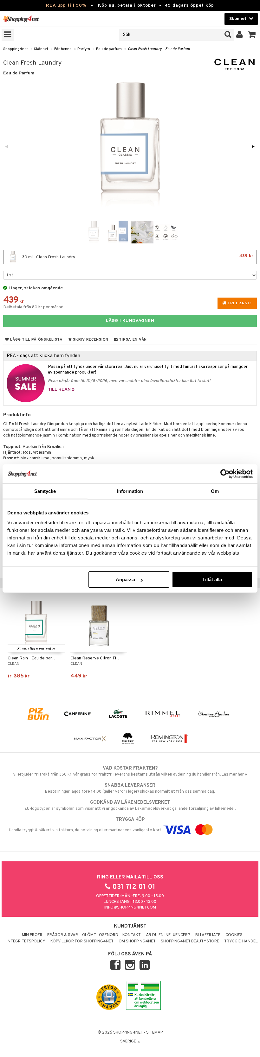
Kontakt (131, 935)
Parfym (83, 49)
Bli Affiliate (207, 935)
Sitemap (154, 1032)
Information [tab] (130, 491)
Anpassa (125, 579)
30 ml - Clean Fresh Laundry (137, 256)
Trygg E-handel (241, 941)
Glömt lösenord (100, 935)
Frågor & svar (62, 935)
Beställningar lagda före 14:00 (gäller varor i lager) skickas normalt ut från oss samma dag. (130, 788)
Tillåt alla (212, 579)
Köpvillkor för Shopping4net (82, 941)
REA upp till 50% (66, 5)
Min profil (32, 935)
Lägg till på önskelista (36, 339)
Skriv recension (90, 339)
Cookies (234, 935)
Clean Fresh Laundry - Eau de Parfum (159, 49)
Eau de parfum (109, 49)
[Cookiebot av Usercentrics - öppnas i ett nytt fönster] (225, 473)
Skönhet (41, 49)
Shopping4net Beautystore (190, 941)
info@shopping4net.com (130, 907)
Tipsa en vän (132, 339)
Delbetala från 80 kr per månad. (34, 307)
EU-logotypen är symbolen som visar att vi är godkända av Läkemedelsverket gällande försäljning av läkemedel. (130, 805)
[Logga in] (239, 35)
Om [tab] (215, 491)
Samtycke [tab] (45, 491)
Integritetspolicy (26, 941)
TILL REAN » (61, 389)
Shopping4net (15, 49)
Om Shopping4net (137, 941)
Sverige (128, 1041)
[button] (251, 35)
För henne (62, 49)
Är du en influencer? (168, 935)
